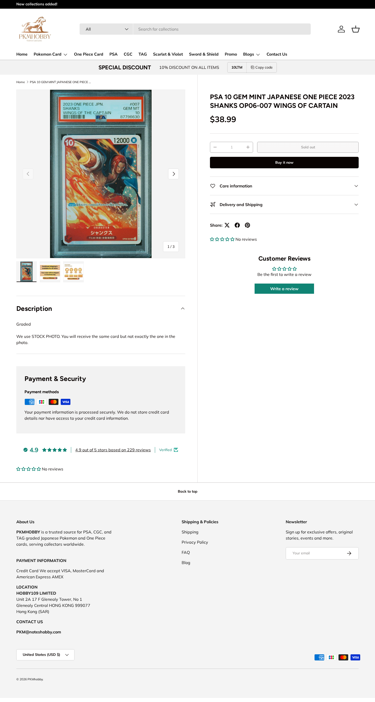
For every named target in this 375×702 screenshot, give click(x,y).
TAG (143, 54)
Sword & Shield (204, 54)
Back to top (187, 491)
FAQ (186, 552)
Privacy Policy (195, 542)
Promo (231, 54)
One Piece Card (88, 54)
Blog (186, 562)
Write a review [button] (284, 288)
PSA (113, 54)
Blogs (248, 54)
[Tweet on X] (227, 225)
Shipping (190, 531)
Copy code (264, 67)
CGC (128, 54)
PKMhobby (35, 679)
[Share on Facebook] (237, 225)
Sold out (308, 147)
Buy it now (284, 162)
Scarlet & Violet (168, 54)
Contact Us (277, 54)
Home (22, 54)
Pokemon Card (47, 54)
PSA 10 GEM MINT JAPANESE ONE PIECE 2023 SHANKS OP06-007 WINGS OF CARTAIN (60, 82)
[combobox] (195, 29)
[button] (355, 29)
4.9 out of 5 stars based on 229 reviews (113, 449)
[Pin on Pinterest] (247, 225)
